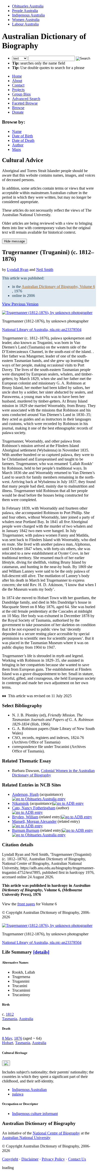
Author (17, 145)
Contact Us (77, 1159)
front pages (26, 904)
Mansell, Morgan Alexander (34, 821)
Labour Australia (25, 24)
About (17, 81)
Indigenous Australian (29, 1089)
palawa (17, 1094)
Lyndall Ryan (17, 269)
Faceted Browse (25, 103)
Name (17, 131)
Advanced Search (26, 99)
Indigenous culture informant (35, 1113)
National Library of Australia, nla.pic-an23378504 (41, 329)
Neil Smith (44, 269)
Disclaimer (29, 1159)
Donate (18, 112)
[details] (41, 952)
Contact (18, 85)
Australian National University (26, 1137)
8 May (7, 1038)
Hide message (14, 241)
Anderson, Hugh (25, 794)
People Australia (25, 11)
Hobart (7, 1043)
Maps (16, 149)
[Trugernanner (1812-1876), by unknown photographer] (47, 312)
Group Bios (21, 94)
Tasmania (9, 1019)
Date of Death (23, 140)
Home (17, 76)
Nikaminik (20, 803)
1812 (10, 1014)
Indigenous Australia (28, 15)
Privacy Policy (53, 1159)
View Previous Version (20, 304)
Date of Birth (22, 136)
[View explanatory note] (6, 1063)
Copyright (10, 1159)
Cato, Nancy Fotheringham (33, 808)
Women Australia (25, 20)
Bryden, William (25, 817)
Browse (18, 108)
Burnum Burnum (25, 830)
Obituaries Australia (27, 6)
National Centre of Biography (56, 1133)
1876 (18, 1038)
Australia (26, 1019)
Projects (18, 90)
